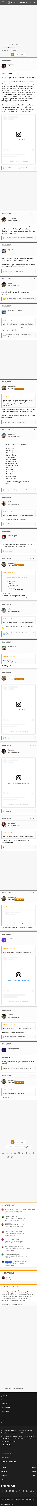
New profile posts (6, 1454)
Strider (3, 1296)
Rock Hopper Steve (11, 1294)
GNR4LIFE (22, 1296)
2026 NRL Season (10, 1250)
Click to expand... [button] (19, 590)
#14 (34, 745)
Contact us (4, 1403)
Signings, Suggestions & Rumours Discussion (20, 1209)
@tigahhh (31, 928)
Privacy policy (5, 1411)
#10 (34, 558)
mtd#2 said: (6, 320)
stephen (30, 1291)
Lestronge (22, 1300)
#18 (34, 1010)
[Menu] (3, 2)
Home (3, 1419)
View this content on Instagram (18, 161)
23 (17, 54)
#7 (35, 430)
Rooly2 (18, 1291)
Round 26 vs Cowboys (16, 1262)
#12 (34, 642)
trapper (20, 1298)
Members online (11, 1287)
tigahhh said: (7, 907)
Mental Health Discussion (13, 1232)
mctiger (10, 1291)
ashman (25, 1298)
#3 (35, 245)
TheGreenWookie (6, 1298)
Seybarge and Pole (11, 1217)
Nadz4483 (4, 1291)
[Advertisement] (18, 25)
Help (2, 1415)
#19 (34, 1044)
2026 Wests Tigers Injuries (14, 1247)
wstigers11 (15, 1296)
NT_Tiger (8, 1296)
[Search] (34, 2)
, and (14, 271)
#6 (35, 382)
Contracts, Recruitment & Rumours (15, 1228)
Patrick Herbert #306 (12, 1239)
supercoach (28, 1296)
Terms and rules (5, 1407)
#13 (34, 672)
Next (22, 54)
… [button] (14, 54)
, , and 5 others (18, 490)
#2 (35, 213)
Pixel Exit (10, 1504)
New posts (4, 1450)
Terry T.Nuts (18, 1293)
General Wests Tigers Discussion (14, 1213)
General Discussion (10, 1235)
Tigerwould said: (8, 396)
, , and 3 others (18, 168)
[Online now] (5, 253)
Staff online (9, 1273)
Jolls (14, 1291)
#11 (34, 604)
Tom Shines (24, 1291)
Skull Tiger (26, 1293)
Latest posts (9, 1205)
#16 (34, 893)
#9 (35, 531)
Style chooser (6, 1396)
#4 (35, 279)
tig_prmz (14, 1298)
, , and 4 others (19, 238)
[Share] (31, 60)
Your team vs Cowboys (12, 1254)
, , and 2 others (20, 299)
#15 (34, 818)
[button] (18, 1400)
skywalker (15, 1300)
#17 (34, 934)
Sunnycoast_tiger (6, 1300)
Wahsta (34, 1480)
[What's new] (30, 2)
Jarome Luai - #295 (14, 1224)
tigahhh (5, 50)
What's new (6, 1445)
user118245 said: (8, 573)
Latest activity (5, 1457)
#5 (35, 306)
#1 (35, 60)
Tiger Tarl (30, 1294)
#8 (35, 497)
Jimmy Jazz (11, 1293)
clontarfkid (4, 1293)
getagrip (20, 1294)
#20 (34, 1075)
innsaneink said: (8, 656)
